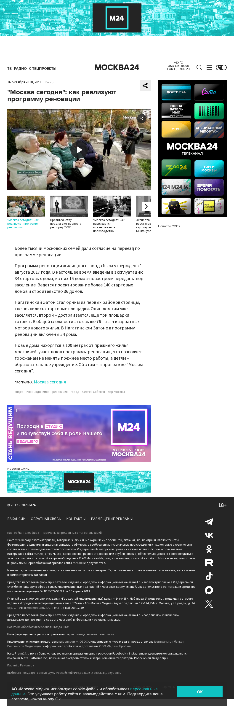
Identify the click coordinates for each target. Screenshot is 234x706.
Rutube (209, 562)
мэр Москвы (116, 391)
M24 (32, 505)
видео (19, 391)
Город (50, 82)
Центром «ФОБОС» (75, 641)
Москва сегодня (50, 382)
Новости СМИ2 (18, 469)
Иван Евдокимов (38, 391)
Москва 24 (117, 67)
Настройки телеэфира (23, 533)
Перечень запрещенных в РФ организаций (72, 533)
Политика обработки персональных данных (38, 627)
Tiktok (209, 576)
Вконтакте (209, 535)
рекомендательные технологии (91, 634)
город (75, 391)
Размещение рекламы (112, 518)
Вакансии (16, 518)
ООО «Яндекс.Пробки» (115, 646)
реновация (60, 391)
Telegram (209, 521)
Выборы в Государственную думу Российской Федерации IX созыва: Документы (64, 673)
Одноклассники (209, 548)
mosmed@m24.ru (39, 608)
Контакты (76, 518)
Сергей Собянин (93, 391)
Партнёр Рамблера (20, 665)
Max (209, 590)
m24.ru (19, 540)
